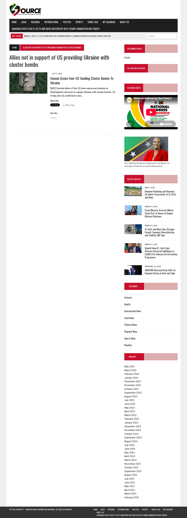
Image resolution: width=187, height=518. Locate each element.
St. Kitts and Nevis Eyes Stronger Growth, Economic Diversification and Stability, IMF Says (160, 232)
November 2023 (132, 463)
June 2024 (129, 448)
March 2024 (130, 460)
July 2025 (129, 400)
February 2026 (131, 374)
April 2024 (129, 456)
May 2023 (129, 486)
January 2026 (131, 377)
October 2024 (131, 434)
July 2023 (129, 478)
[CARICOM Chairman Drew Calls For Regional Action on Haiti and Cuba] (133, 273)
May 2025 (129, 407)
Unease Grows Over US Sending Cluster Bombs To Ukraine (81, 80)
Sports (79, 22)
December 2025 (132, 381)
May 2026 (129, 366)
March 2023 (130, 493)
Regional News (130, 331)
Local (24, 22)
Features (128, 297)
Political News (130, 324)
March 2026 (130, 370)
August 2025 (130, 396)
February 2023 (131, 497)
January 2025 (131, 422)
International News (132, 311)
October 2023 (131, 467)
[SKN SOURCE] (93, 9)
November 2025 (132, 385)
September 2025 (133, 392)
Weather (128, 345)
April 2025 (129, 411)
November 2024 (132, 430)
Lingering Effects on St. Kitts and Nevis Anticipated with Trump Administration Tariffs (55, 29)
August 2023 (130, 475)
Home (14, 22)
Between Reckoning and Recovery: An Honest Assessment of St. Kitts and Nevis (160, 194)
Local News (129, 318)
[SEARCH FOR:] (161, 35)
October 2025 (131, 389)
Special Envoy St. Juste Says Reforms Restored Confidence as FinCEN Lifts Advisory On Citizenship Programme (161, 252)
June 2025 (129, 404)
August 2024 (130, 441)
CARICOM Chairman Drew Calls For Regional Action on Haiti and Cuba (160, 271)
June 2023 (129, 482)
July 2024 (129, 445)
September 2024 (133, 437)
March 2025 (130, 415)
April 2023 (129, 490)
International (51, 22)
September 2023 (133, 471)
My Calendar (109, 22)
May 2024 (129, 452)
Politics (67, 22)
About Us (124, 22)
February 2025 (131, 418)
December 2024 (132, 426)
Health (127, 304)
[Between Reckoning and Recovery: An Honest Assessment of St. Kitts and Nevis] (133, 194)
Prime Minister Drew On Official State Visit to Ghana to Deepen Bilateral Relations (159, 213)
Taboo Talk (92, 22)
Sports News (130, 338)
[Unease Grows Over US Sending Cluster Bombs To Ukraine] (28, 91)
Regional (35, 22)
